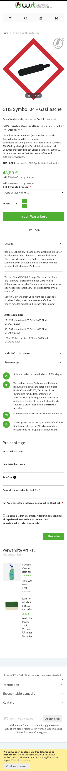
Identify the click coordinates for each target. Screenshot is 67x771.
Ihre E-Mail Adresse (14, 464)
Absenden (54, 536)
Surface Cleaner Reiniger (26, 568)
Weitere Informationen (21, 760)
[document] (33, 760)
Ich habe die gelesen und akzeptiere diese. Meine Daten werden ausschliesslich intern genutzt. (32, 519)
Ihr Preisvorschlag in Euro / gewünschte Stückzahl (33, 503)
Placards (18, 429)
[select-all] (12, 554)
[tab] (33, 243)
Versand (31, 177)
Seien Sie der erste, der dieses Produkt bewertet (29, 119)
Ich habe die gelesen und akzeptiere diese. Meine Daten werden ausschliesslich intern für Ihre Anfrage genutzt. (33, 729)
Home (5, 32)
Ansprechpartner (13, 451)
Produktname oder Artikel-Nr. (21, 490)
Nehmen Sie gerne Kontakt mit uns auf (43, 413)
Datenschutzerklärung (33, 515)
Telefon (9, 477)
